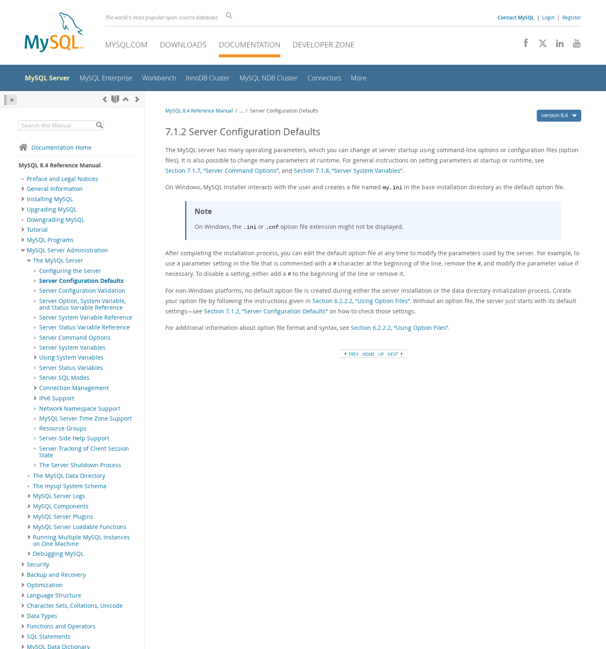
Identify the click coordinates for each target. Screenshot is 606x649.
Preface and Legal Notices (62, 179)
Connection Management (74, 388)
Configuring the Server (70, 271)
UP (381, 354)
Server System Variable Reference (85, 317)
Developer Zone (324, 44)
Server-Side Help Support (74, 438)
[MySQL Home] (54, 33)
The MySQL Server (58, 260)
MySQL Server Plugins (63, 516)
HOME (368, 354)
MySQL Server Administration (67, 250)
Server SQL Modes (64, 377)
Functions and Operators (61, 626)
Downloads (183, 44)
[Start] (115, 99)
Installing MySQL (50, 199)
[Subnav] (23, 189)
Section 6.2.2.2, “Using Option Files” (361, 301)
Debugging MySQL (58, 553)
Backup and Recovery (56, 574)
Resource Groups (63, 428)
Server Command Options (74, 337)
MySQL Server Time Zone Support (85, 418)
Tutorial (37, 229)
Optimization (45, 585)
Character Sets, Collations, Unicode (75, 605)
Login (548, 17)
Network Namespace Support (79, 408)
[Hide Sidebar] (10, 100)
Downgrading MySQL (56, 219)
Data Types (42, 616)
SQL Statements (48, 636)
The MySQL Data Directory (69, 476)
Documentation (249, 44)
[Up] (126, 99)
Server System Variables (72, 347)
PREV (353, 354)
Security (38, 564)
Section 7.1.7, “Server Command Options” (222, 170)
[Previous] (105, 99)
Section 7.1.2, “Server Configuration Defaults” (266, 311)
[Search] (99, 125)
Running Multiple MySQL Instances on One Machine (81, 541)
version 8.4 (555, 115)
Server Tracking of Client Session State (84, 452)
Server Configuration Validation (82, 290)
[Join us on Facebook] (523, 45)
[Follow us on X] (539, 45)
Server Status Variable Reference (84, 327)
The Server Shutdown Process (80, 465)
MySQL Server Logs (59, 496)
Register (571, 17)
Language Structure (54, 595)
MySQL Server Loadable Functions (80, 527)
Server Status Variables (71, 368)
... (241, 111)
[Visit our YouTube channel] (573, 45)
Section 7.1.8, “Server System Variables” (348, 170)
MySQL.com (126, 44)
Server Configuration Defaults (81, 281)
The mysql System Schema (69, 486)
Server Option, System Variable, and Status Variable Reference (82, 304)
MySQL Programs (50, 240)
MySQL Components (61, 506)
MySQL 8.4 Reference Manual (199, 111)
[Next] (137, 99)
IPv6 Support (56, 398)
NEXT (393, 354)
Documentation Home (61, 147)
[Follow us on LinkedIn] (556, 45)
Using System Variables (71, 357)
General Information (55, 189)
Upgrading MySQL (52, 209)
